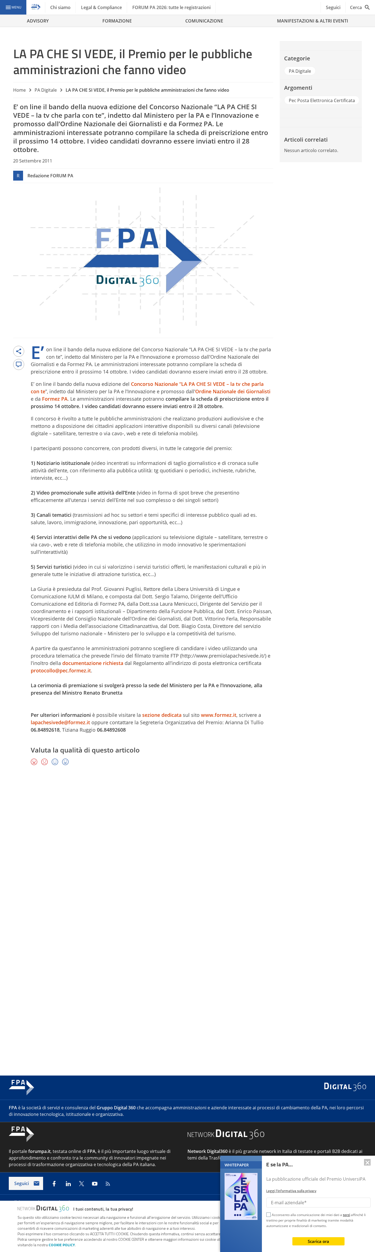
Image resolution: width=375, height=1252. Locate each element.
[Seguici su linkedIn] (68, 1183)
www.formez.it (218, 715)
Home (19, 90)
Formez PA (55, 398)
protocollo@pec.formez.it (61, 670)
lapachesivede (60, 722)
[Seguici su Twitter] (81, 1183)
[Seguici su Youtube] (94, 1183)
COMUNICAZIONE (204, 21)
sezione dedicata (161, 715)
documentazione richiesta (92, 663)
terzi (346, 1214)
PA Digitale (46, 90)
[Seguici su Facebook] (54, 1183)
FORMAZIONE (117, 21)
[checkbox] (268, 1215)
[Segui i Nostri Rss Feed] (108, 1183)
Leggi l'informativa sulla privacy (291, 1191)
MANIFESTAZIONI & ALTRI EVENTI (312, 21)
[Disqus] (187, 850)
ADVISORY (38, 21)
